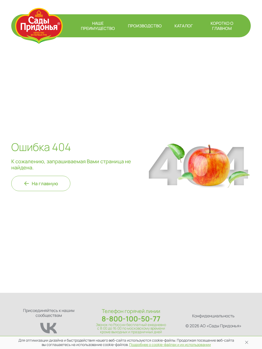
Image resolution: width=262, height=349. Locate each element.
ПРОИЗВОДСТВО (145, 26)
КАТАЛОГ (183, 26)
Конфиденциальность (213, 316)
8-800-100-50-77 (131, 318)
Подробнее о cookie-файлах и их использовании (170, 344)
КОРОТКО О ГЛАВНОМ (222, 25)
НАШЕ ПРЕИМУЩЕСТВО (98, 25)
